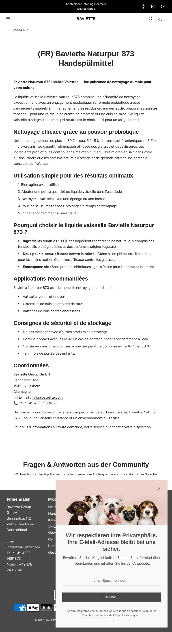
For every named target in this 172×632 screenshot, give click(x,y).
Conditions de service (95, 615)
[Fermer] (159, 489)
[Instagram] (153, 6)
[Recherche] (150, 19)
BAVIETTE (86, 18)
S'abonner (111, 597)
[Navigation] (8, 19)
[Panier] (160, 19)
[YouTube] (163, 6)
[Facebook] (143, 6)
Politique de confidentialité (132, 610)
